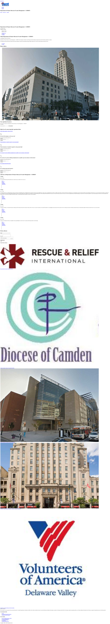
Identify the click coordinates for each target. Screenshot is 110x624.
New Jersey (4, 12)
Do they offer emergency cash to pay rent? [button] (6, 131)
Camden (8, 12)
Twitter (3, 44)
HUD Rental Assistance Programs (6, 614)
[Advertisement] (55, 19)
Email (1, 233)
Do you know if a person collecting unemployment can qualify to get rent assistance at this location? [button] (14, 152)
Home (3, 7)
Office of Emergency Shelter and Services (6, 442)
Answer (2, 140)
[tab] (55, 131)
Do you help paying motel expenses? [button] (5, 163)
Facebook (3, 34)
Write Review (4, 33)
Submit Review (2, 240)
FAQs (3, 8)
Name (1, 232)
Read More (13, 442)
